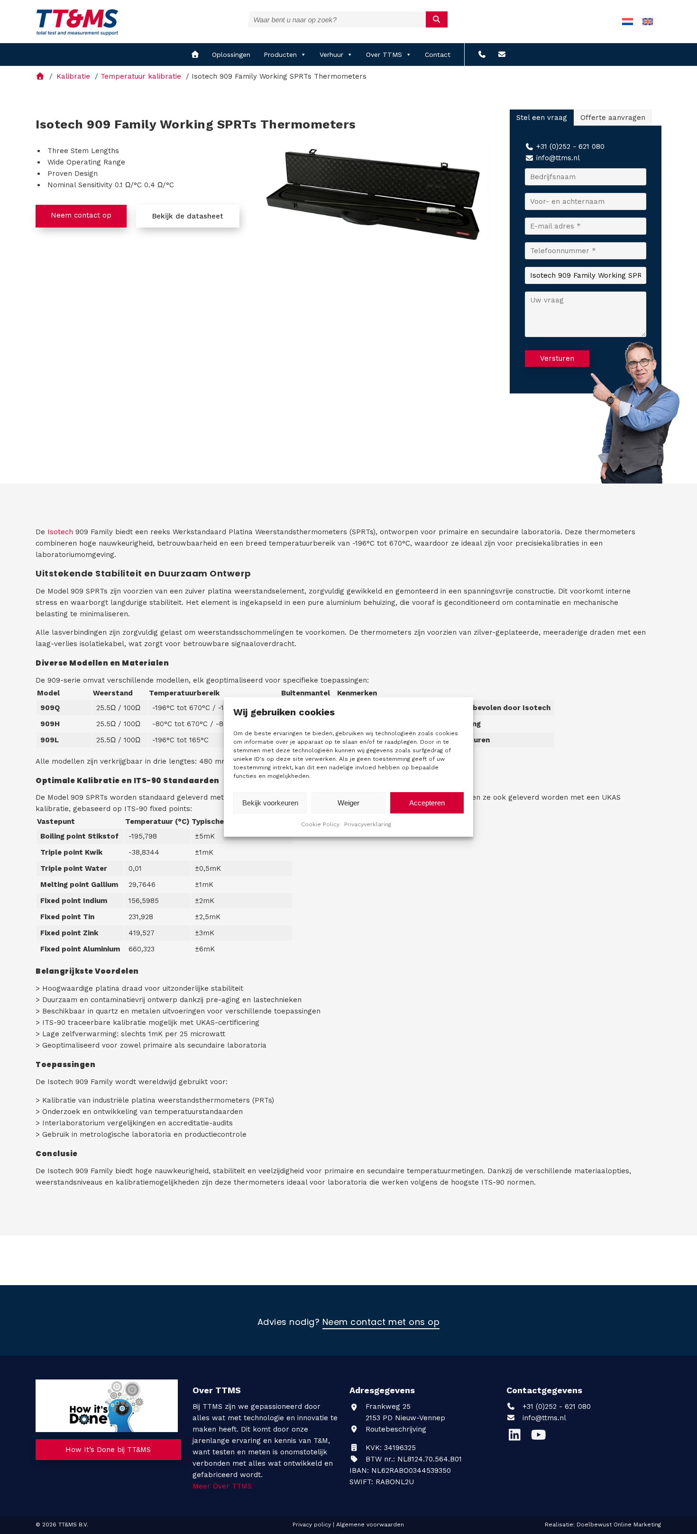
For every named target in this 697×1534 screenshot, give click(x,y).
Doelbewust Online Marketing (619, 1524)
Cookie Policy (320, 824)
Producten (280, 54)
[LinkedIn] (518, 1437)
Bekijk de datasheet (187, 216)
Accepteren (427, 803)
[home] (195, 54)
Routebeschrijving (394, 1429)
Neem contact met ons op (381, 1322)
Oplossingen (231, 54)
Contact (437, 54)
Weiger (348, 803)
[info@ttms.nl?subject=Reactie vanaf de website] (502, 54)
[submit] (437, 19)
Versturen (557, 358)
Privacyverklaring (367, 824)
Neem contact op (81, 215)
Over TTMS (384, 54)
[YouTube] (540, 1437)
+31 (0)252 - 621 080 (570, 146)
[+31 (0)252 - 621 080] (482, 54)
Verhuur (331, 54)
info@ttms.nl (558, 158)
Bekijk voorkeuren (270, 803)
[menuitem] (627, 21)
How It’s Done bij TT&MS (108, 1449)
